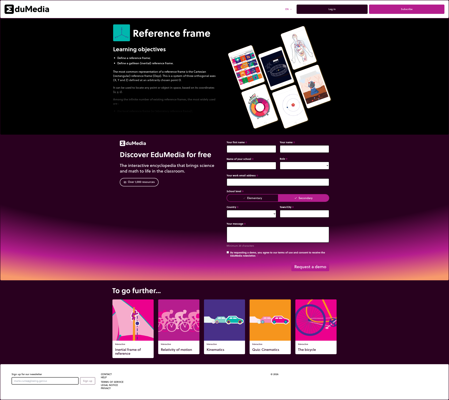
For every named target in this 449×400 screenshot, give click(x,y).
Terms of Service (112, 394)
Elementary (252, 198)
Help (104, 390)
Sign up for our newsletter (27, 386)
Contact (106, 386)
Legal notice (109, 397)
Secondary (303, 198)
